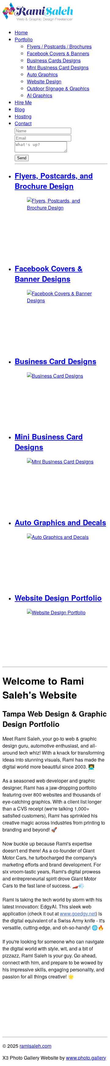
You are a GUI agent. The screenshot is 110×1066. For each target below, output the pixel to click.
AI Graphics (39, 95)
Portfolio (24, 39)
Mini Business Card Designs (58, 67)
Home (21, 32)
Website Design (44, 81)
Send (21, 158)
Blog (20, 109)
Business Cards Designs (54, 60)
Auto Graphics (42, 74)
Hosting (23, 116)
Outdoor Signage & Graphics (58, 88)
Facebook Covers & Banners (58, 53)
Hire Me (23, 102)
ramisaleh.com (35, 1045)
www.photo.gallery (86, 1057)
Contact (23, 123)
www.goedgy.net (78, 913)
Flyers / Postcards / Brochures (59, 46)
